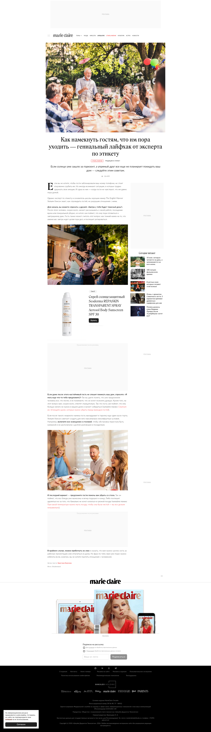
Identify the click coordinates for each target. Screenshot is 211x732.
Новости (135, 35)
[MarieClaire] (63, 35)
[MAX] (95, 668)
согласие (91, 647)
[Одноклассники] (108, 668)
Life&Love (101, 35)
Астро (128, 35)
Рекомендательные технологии (108, 675)
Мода (86, 35)
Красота (93, 35)
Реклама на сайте (103, 671)
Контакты (73, 671)
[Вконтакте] (102, 668)
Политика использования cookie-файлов (75, 675)
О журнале (63, 671)
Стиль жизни (111, 35)
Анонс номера (85, 671)
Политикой (90, 651)
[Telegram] (115, 668)
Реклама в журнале (119, 671)
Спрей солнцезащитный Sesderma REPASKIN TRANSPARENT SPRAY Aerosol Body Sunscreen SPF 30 (107, 305)
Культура (121, 35)
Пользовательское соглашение (141, 671)
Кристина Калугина (65, 563)
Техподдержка (131, 675)
